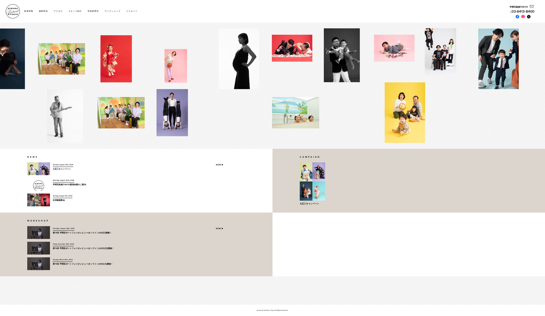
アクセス (58, 11)
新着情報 (28, 11)
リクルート (132, 11)
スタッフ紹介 (75, 11)
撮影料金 (43, 11)
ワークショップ (112, 11)
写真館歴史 (93, 11)
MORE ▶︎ (220, 165)
